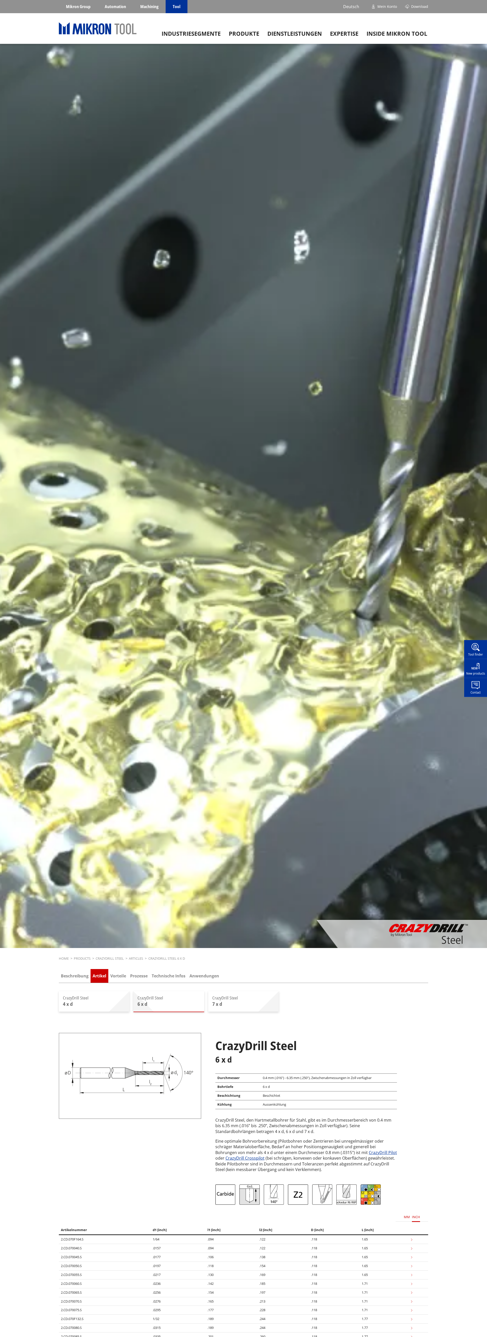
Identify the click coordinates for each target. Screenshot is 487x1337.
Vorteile (118, 976)
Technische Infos (168, 976)
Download (419, 6)
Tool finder (475, 654)
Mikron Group (78, 6)
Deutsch (351, 6)
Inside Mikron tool (397, 34)
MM (407, 1217)
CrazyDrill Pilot (383, 1152)
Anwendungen (204, 976)
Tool (176, 6)
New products (475, 673)
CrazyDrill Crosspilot (245, 1158)
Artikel (99, 976)
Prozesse (139, 976)
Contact (476, 692)
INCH (416, 1217)
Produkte (244, 34)
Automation (115, 6)
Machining (149, 6)
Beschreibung (75, 976)
